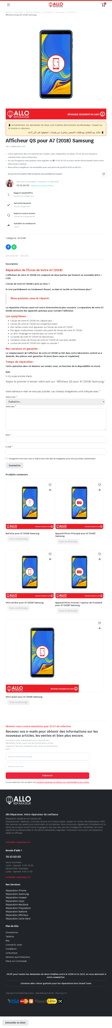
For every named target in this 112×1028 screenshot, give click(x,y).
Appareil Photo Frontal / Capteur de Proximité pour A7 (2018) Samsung (78, 604)
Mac (8, 940)
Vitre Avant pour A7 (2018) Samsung (24, 697)
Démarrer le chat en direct (42, 186)
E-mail (9, 447)
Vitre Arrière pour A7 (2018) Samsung (25, 602)
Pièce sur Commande (16, 961)
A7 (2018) (71, 12)
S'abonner (47, 775)
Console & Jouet (14, 944)
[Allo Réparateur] (56, 5)
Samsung (60, 12)
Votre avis (11, 406)
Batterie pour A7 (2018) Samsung (22, 533)
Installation (11, 949)
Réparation (18, 12)
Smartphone (48, 12)
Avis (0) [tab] (24, 255)
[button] (103, 174)
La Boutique (11, 953)
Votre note (11, 397)
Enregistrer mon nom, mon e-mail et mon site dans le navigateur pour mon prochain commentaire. (52, 458)
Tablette (10, 936)
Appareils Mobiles (33, 12)
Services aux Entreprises (18, 957)
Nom (8, 435)
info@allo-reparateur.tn (18, 842)
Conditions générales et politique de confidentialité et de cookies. (62, 782)
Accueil (8, 12)
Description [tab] (12, 255)
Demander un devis (15, 1022)
